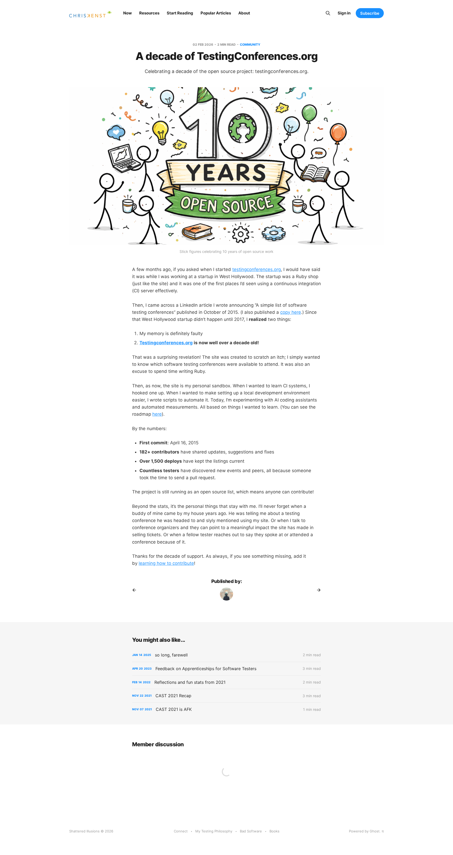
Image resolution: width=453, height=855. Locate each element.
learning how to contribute (166, 563)
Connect (181, 831)
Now (127, 13)
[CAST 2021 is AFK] (226, 709)
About (244, 13)
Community (250, 44)
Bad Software (251, 831)
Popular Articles (216, 13)
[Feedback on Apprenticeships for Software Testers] (226, 668)
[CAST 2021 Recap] (226, 695)
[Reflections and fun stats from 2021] (226, 682)
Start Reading (180, 13)
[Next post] (317, 590)
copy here (290, 312)
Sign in (344, 13)
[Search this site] (328, 13)
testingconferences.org (256, 269)
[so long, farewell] (226, 655)
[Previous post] (136, 590)
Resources (149, 13)
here (157, 414)
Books (274, 831)
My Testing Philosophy (213, 831)
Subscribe (369, 13)
